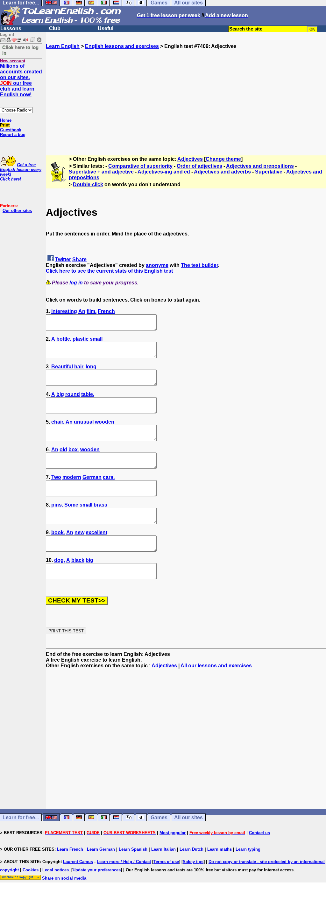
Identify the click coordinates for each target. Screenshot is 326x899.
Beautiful (62, 366)
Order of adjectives (199, 166)
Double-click (88, 184)
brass (100, 504)
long (91, 366)
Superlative (268, 171)
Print (5, 125)
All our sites (188, 817)
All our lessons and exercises (216, 665)
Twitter (63, 259)
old (63, 449)
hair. (79, 366)
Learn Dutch (191, 849)
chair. (57, 422)
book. (58, 532)
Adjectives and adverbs (222, 171)
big (60, 394)
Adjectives (190, 159)
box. (73, 449)
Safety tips (193, 861)
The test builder (199, 265)
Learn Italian (163, 849)
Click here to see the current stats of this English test (109, 271)
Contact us (259, 832)
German (92, 477)
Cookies (31, 870)
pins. (57, 504)
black (77, 560)
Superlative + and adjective (101, 171)
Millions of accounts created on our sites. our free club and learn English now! (21, 80)
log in (76, 282)
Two (56, 477)
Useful (105, 28)
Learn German (101, 849)
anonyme (157, 265)
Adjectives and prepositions (260, 166)
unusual (84, 422)
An (81, 311)
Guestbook (10, 129)
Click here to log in (20, 49)
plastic (81, 339)
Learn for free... (21, 817)
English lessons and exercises (122, 46)
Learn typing (248, 849)
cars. (109, 477)
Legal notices (55, 870)
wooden (104, 422)
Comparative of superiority (140, 166)
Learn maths (219, 849)
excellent (96, 532)
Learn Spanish (133, 849)
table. (87, 394)
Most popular (172, 832)
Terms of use (166, 861)
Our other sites (17, 210)
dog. (59, 560)
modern (71, 477)
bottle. (63, 339)
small (96, 339)
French (106, 311)
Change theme (223, 159)
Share (79, 259)
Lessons (10, 28)
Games (159, 817)
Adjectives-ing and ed (164, 171)
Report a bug (12, 134)
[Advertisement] (186, 93)
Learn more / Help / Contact (124, 861)
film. (91, 311)
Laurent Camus (78, 861)
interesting (64, 311)
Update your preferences (97, 870)
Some (71, 504)
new (79, 532)
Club (54, 28)
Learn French (70, 849)
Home (5, 120)
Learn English (63, 46)
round (72, 394)
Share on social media (64, 878)
